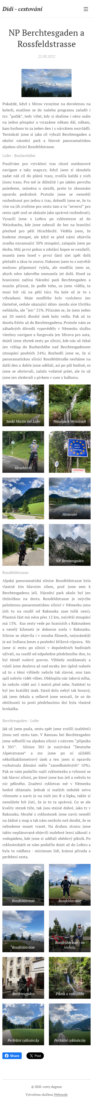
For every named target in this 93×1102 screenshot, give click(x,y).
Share (14, 1056)
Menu (86, 9)
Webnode (61, 1094)
